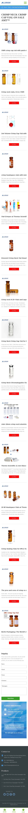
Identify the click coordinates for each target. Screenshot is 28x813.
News (9, 7)
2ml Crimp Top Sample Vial (18, 7)
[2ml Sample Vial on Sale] (4, 794)
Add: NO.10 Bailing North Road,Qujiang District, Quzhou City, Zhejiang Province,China (15, 756)
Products (5, 771)
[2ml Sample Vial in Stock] (10, 794)
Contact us (5, 752)
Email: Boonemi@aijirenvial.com (14, 716)
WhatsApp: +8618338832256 (15, 711)
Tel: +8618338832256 (13, 709)
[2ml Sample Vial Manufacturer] (7, 794)
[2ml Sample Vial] (14, 794)
